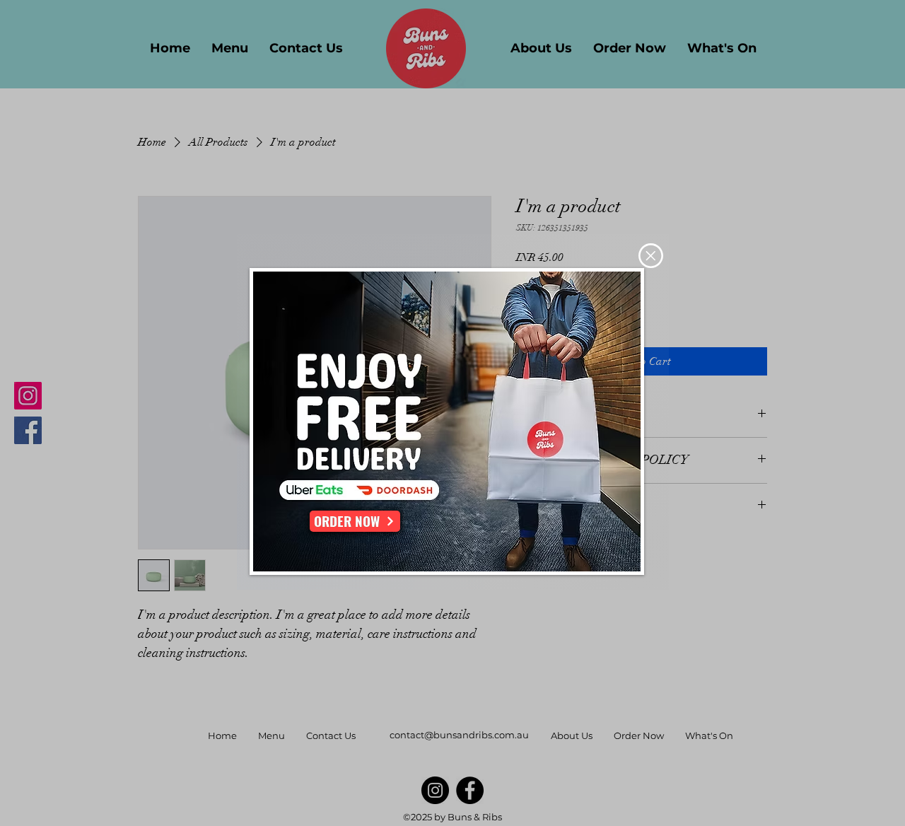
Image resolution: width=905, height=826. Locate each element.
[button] (650, 255)
